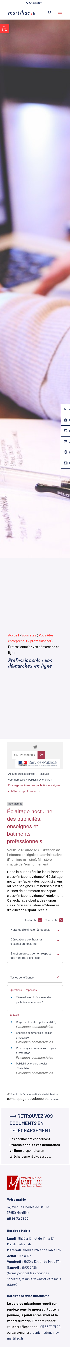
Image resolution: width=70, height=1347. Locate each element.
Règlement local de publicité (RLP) (36, 1022)
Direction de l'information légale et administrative (34, 1094)
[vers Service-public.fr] (37, 763)
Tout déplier (52, 920)
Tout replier (31, 920)
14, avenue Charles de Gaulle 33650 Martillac (28, 1212)
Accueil (13, 635)
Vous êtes (28, 635)
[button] (4, 28)
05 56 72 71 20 (50, 1327)
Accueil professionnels (21, 773)
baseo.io (55, 1099)
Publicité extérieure (39, 779)
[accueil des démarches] (35, 746)
